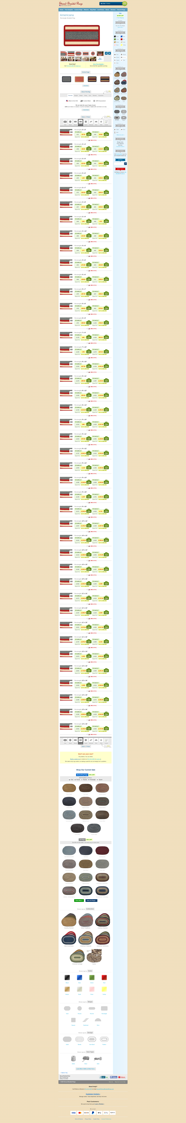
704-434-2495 (70, 66)
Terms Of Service (79, 1119)
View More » (79, 900)
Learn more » (120, 27)
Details (81, 95)
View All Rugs (121, 9)
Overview (70, 95)
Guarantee (100, 95)
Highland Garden (85, 807)
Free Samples (69, 9)
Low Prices (100, 9)
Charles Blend (102, 821)
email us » (78, 66)
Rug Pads (93, 9)
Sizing (85, 95)
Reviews (113, 9)
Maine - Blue (85, 896)
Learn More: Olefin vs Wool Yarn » (85, 1068)
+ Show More (85, 85)
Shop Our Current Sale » (120, 1081)
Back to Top (64, 1072)
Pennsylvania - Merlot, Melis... (102, 883)
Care (90, 95)
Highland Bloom (102, 807)
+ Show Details (85, 109)
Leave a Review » (100, 1104)
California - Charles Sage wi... (69, 896)
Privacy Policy (88, 1119)
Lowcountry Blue (69, 821)
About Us (111, 1081)
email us (98, 759)
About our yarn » (120, 134)
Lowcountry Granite (69, 870)
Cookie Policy (96, 1119)
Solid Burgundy (102, 856)
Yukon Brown (85, 870)
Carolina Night (94, 834)
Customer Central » (120, 146)
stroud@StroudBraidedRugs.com (105, 1089)
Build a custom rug (75, 759)
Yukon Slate (102, 870)
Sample (76, 95)
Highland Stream (85, 883)
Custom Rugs (78, 9)
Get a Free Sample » (98, 64)
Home (61, 9)
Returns (86, 9)
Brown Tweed (69, 794)
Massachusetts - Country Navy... (102, 896)
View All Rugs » (91, 900)
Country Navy (69, 807)
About (107, 9)
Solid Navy (86, 856)
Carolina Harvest (102, 794)
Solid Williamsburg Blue (69, 856)
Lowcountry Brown (69, 883)
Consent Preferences (106, 1119)
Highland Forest (86, 821)
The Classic (85, 794)
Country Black (77, 834)
